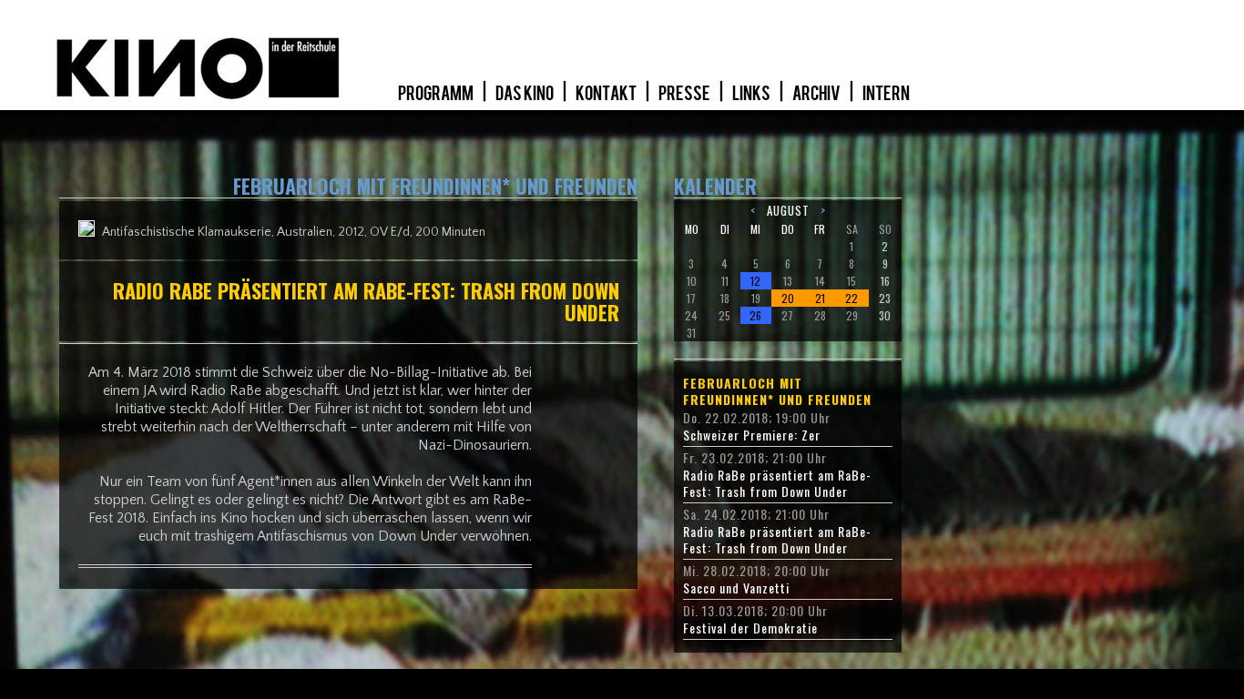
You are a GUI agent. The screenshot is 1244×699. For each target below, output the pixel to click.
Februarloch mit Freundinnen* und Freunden (777, 391)
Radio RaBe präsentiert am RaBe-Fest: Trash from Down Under (777, 483)
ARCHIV (817, 93)
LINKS (752, 93)
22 (851, 298)
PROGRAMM (436, 93)
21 (820, 298)
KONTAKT (607, 93)
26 (755, 315)
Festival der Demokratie (750, 628)
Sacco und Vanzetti (736, 588)
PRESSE (685, 93)
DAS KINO (525, 93)
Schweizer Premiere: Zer (752, 435)
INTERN (886, 93)
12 (755, 281)
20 (787, 298)
